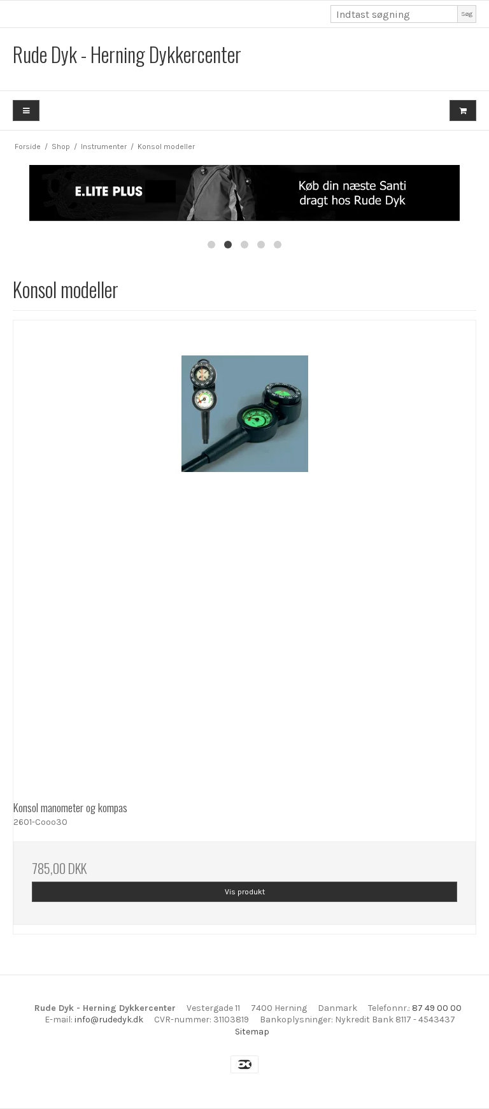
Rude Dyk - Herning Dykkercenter (127, 53)
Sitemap (252, 1031)
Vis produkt (245, 891)
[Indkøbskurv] (463, 110)
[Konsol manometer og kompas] (244, 551)
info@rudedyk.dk (108, 1019)
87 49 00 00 (437, 1008)
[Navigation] (26, 110)
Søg (466, 14)
